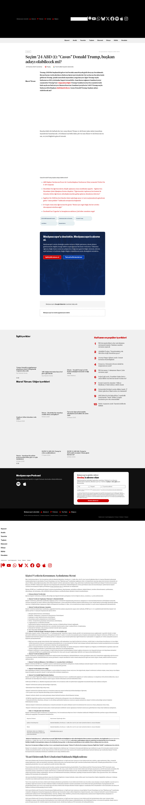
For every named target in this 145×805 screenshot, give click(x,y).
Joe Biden (43, 223)
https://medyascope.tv (56, 586)
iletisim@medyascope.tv (56, 731)
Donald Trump (79, 218)
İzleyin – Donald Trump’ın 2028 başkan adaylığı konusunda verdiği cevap (78, 371)
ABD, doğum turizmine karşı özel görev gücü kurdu (52, 372)
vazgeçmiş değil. (64, 83)
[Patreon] (89, 19)
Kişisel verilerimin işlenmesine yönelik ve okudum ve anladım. (99, 490)
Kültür (116, 40)
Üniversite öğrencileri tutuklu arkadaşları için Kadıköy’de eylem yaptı (77, 413)
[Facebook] (112, 19)
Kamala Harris (62, 223)
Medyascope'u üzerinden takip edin (61, 304)
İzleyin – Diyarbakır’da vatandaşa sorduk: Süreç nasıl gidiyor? (52, 413)
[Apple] (121, 19)
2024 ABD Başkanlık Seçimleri (48, 218)
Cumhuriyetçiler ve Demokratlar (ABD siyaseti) (67, 218)
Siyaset (66, 40)
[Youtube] (94, 19)
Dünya (108, 40)
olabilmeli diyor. (63, 88)
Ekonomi (100, 40)
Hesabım (124, 40)
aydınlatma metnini (96, 489)
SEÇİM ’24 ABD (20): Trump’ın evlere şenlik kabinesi (51, 452)
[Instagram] (126, 19)
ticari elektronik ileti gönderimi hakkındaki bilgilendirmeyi (111, 489)
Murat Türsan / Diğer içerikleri (33, 382)
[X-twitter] (108, 19)
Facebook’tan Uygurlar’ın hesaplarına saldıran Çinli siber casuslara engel (69, 211)
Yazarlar (83, 40)
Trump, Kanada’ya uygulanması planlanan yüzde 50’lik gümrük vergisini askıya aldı (26, 369)
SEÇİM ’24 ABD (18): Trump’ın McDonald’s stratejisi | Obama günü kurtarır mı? (78, 452)
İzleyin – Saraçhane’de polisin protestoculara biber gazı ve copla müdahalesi (27, 457)
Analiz (75, 40)
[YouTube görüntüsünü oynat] (72, 111)
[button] (79, 8)
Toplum (91, 40)
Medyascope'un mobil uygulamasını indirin (56, 312)
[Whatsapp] (98, 19)
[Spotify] (117, 19)
